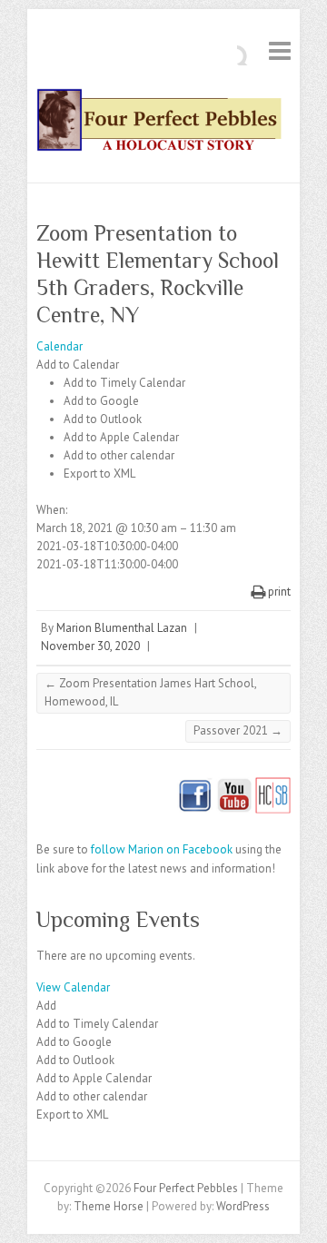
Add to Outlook (103, 419)
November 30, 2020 (90, 646)
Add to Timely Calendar (124, 382)
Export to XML (99, 473)
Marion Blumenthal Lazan (121, 628)
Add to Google (101, 401)
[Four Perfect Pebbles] (163, 124)
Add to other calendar (119, 455)
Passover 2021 (237, 730)
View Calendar (73, 987)
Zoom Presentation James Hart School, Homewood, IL (151, 692)
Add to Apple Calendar (121, 437)
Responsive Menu (280, 50)
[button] (77, 364)
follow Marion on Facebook (162, 849)
